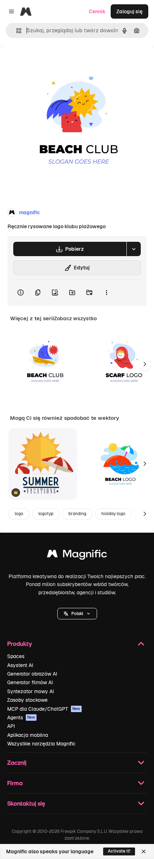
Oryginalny (49, 61)
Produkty (19, 643)
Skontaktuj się (26, 803)
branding (77, 514)
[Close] (143, 851)
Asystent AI (20, 665)
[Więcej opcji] (106, 292)
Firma (15, 783)
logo (19, 514)
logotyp (45, 514)
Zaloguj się (129, 11)
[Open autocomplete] (16, 30)
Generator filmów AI (30, 682)
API (11, 726)
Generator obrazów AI (32, 674)
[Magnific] (77, 555)
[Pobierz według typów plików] (133, 249)
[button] (77, 613)
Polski (77, 613)
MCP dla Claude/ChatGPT (43, 709)
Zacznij (17, 762)
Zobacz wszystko (75, 318)
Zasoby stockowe (27, 700)
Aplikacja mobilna (27, 735)
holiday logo (113, 514)
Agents (21, 717)
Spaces (15, 656)
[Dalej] (144, 364)
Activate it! (119, 851)
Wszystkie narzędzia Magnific (41, 743)
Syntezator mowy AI (30, 691)
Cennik (97, 11)
